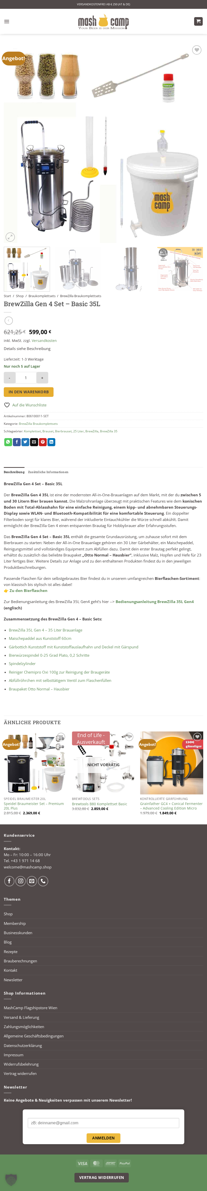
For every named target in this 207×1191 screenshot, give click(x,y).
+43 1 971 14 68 (25, 860)
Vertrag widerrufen (20, 1073)
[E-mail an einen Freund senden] (34, 442)
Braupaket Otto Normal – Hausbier (39, 688)
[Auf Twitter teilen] (25, 442)
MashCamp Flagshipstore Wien (30, 1007)
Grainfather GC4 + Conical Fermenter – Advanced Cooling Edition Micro (171, 806)
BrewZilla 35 (108, 431)
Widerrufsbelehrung (21, 1064)
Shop (20, 296)
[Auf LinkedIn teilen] (51, 442)
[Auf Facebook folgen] (9, 881)
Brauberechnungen (20, 960)
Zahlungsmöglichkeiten (24, 1026)
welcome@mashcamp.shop (27, 866)
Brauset (48, 431)
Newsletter (13, 979)
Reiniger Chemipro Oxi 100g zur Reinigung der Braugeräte (59, 672)
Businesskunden (18, 932)
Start (7, 296)
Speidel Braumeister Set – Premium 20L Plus (34, 806)
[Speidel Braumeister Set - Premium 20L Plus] (35, 762)
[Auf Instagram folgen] (20, 881)
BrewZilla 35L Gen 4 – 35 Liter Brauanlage (45, 630)
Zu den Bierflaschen (28, 590)
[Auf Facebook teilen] (17, 442)
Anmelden (103, 1138)
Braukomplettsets (42, 296)
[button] (7, 21)
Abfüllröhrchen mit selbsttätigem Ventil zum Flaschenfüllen (60, 680)
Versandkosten (44, 340)
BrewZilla (91, 431)
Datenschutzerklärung (23, 1045)
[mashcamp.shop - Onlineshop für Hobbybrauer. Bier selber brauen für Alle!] (103, 21)
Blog (8, 941)
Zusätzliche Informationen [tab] (48, 472)
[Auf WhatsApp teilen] (8, 442)
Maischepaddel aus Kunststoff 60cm (40, 638)
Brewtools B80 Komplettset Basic (99, 804)
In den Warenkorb (29, 391)
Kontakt (10, 970)
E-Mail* (34, 1114)
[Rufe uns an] (43, 881)
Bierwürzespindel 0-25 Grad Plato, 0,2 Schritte (49, 655)
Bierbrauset (63, 431)
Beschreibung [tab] (14, 472)
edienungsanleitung (137, 601)
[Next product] (9, 321)
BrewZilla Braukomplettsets (80, 296)
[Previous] (14, 143)
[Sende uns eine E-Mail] (32, 881)
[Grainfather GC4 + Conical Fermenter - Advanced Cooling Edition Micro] (171, 762)
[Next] (192, 143)
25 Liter (78, 431)
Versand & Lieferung (21, 1017)
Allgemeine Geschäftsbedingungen (34, 1035)
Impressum (13, 1054)
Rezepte (10, 951)
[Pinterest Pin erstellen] (43, 442)
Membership (15, 923)
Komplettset (32, 431)
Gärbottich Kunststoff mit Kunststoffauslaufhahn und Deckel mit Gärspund (73, 646)
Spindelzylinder (22, 663)
